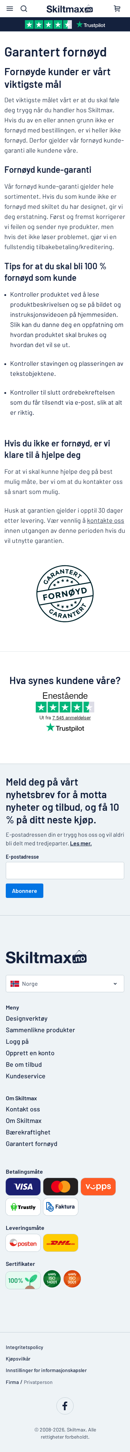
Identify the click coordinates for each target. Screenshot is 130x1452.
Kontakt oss (23, 1109)
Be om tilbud (24, 1064)
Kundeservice (26, 1076)
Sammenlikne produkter (40, 1030)
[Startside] (65, 956)
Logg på (17, 1041)
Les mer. (81, 843)
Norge (30, 983)
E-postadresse (22, 857)
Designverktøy (27, 1018)
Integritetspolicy (24, 1347)
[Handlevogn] (117, 8)
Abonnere (24, 890)
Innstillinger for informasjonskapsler (46, 1370)
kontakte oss (105, 520)
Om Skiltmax (24, 1120)
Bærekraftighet (28, 1132)
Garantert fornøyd (31, 1143)
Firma (12, 1382)
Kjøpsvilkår (18, 1359)
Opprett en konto (30, 1053)
